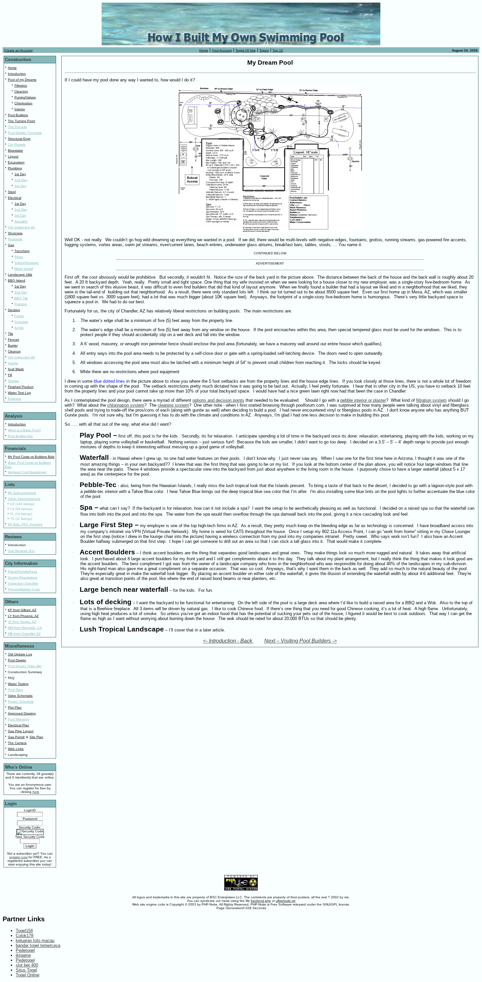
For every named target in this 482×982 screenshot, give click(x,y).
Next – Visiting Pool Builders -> (300, 641)
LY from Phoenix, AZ (23, 616)
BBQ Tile (21, 298)
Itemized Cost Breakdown (27, 472)
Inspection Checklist (23, 583)
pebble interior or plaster (363, 400)
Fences (13, 339)
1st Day (20, 174)
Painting (20, 304)
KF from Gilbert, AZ (22, 610)
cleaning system (173, 405)
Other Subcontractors (24, 499)
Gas (11, 245)
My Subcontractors (22, 493)
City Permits (17, 144)
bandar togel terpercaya (38, 945)
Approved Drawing (22, 713)
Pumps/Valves (25, 97)
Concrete (21, 322)
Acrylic (19, 328)
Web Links (16, 749)
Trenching (22, 251)
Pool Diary (15, 690)
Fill (10, 375)
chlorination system (125, 405)
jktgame (23, 955)
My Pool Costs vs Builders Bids (31, 457)
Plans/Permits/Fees (22, 571)
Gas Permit (16, 737)
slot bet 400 (27, 965)
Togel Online (27, 974)
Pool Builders (18, 115)
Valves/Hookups (26, 263)
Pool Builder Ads (20, 436)
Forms (19, 316)
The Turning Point (21, 121)
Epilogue (14, 398)
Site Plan (36, 737)
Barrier (13, 345)
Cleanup (14, 351)
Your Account (222, 50)
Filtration (20, 85)
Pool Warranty (18, 719)
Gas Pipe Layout (20, 731)
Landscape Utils (20, 274)
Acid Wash (16, 369)
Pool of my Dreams (22, 79)
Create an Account (18, 50)
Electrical (14, 198)
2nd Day (20, 180)
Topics (264, 50)
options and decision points (218, 400)
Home (203, 50)
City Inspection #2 (21, 357)
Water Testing (18, 684)
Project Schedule (21, 701)
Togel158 (24, 930)
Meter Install (23, 268)
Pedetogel (25, 950)
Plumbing (15, 168)
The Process (17, 127)
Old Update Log (20, 654)
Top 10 (277, 50)
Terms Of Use (245, 50)
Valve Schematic (20, 695)
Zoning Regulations (22, 577)
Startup (13, 381)
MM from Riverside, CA (25, 628)
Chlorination (23, 103)
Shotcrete (15, 233)
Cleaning (21, 91)
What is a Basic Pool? (24, 430)
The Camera (17, 743)
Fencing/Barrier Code (24, 589)
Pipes (18, 257)
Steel (12, 192)
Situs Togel (26, 970)
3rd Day (20, 186)
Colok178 (24, 935)
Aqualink (21, 221)
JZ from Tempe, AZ (22, 622)
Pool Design (17, 660)
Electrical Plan (18, 725)
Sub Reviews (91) (21, 551)
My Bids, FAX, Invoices (25, 524)
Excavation (16, 162)
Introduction (17, 73)
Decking (14, 310)
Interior (19, 109)
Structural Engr (19, 138)
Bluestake (15, 150)
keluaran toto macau (35, 940)
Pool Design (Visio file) (25, 666)
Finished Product (20, 387)
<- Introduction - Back (228, 641)
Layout (13, 156)
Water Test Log (19, 393)
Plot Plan (15, 707)
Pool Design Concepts (25, 133)
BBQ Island (16, 280)
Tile (10, 333)
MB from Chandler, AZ (24, 633)
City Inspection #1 (21, 227)
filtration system (431, 400)
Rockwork (15, 239)
